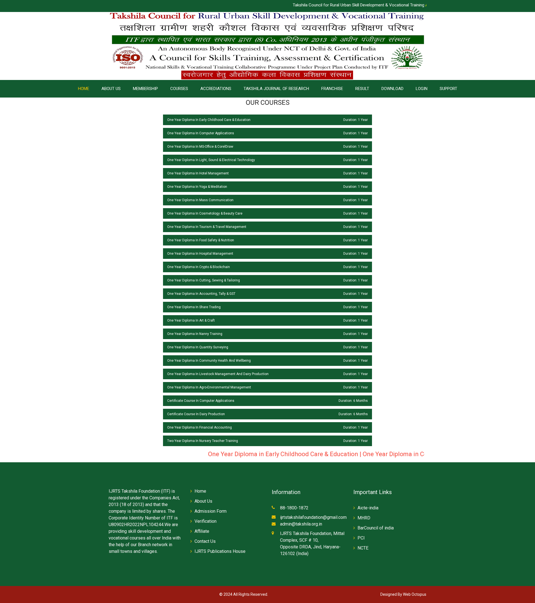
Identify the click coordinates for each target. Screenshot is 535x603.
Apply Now (413, 5)
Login (421, 88)
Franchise (332, 88)
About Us (111, 88)
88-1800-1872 (294, 507)
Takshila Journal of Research (276, 88)
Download (392, 88)
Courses (179, 88)
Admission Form (210, 511)
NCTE (363, 548)
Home (83, 88)
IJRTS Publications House (219, 551)
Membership (145, 88)
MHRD (364, 518)
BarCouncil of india (376, 528)
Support (448, 88)
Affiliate (201, 531)
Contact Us (205, 541)
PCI (361, 538)
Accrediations (215, 88)
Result (362, 88)
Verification (205, 521)
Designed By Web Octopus (403, 594)
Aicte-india (368, 507)
